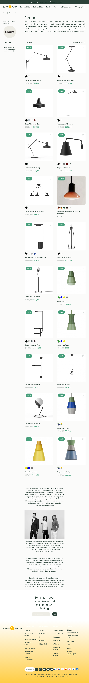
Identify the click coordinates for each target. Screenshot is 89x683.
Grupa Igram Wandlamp (32, 384)
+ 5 (37, 341)
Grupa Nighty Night (63, 428)
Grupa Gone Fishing (63, 345)
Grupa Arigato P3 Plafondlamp (34, 211)
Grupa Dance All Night (64, 472)
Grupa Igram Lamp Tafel (32, 345)
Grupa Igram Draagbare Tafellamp (35, 257)
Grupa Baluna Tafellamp (32, 423)
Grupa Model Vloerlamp (64, 257)
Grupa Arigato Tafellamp (32, 168)
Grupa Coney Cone (31, 472)
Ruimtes (48, 7)
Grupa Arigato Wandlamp (33, 80)
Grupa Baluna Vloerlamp (32, 296)
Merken (11, 13)
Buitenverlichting (38, 7)
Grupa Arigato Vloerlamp (65, 124)
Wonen (56, 7)
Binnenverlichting (25, 7)
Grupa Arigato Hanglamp (32, 124)
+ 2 (37, 120)
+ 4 (37, 253)
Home (5, 13)
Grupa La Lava (61, 301)
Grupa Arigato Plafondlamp (65, 80)
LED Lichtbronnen (66, 7)
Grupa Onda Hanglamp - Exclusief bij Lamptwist (68, 212)
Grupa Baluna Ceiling (63, 384)
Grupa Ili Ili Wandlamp (64, 168)
